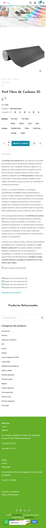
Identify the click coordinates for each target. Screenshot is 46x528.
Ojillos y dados (7, 370)
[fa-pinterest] (24, 112)
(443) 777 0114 (10, 449)
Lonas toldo (6, 362)
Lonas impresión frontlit (10, 357)
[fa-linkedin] (20, 112)
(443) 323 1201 (10, 443)
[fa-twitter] (15, 112)
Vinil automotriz (16, 109)
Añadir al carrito (20, 143)
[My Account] (35, 3)
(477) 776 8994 (10, 480)
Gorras (4, 349)
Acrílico (4, 335)
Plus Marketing (17, 515)
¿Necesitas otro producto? (11, 293)
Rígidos (4, 384)
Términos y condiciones (10, 492)
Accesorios (6, 331)
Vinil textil (5, 405)
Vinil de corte (6, 397)
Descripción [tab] (6, 154)
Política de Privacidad (10, 495)
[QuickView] (40, 143)
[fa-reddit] (33, 112)
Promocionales (7, 379)
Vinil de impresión (8, 401)
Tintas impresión (8, 388)
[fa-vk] (38, 112)
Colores (4, 128)
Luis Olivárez (29, 517)
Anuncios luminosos (9, 340)
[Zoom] (40, 71)
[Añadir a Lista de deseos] (34, 143)
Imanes (4, 353)
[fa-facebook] (10, 112)
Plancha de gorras (8, 375)
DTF (3, 344)
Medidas (5, 119)
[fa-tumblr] (29, 112)
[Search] (30, 3)
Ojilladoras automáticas (10, 366)
